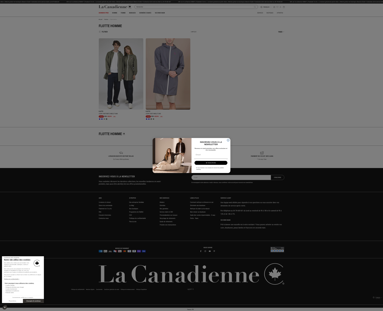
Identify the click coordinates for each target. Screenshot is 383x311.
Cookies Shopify (10, 285)
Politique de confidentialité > (11, 279)
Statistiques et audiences (12, 291)
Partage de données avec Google (15, 287)
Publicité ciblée (10, 292)
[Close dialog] (228, 140)
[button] (4, 307)
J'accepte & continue (33, 301)
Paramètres (12, 301)
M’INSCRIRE (211, 163)
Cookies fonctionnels (11, 289)
